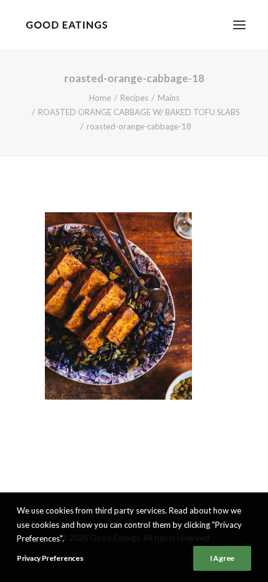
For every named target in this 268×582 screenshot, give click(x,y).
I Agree (222, 558)
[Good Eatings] (66, 24)
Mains (168, 98)
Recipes (134, 98)
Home (100, 98)
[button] (239, 24)
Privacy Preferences (50, 558)
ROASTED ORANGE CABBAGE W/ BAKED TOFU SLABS (139, 112)
